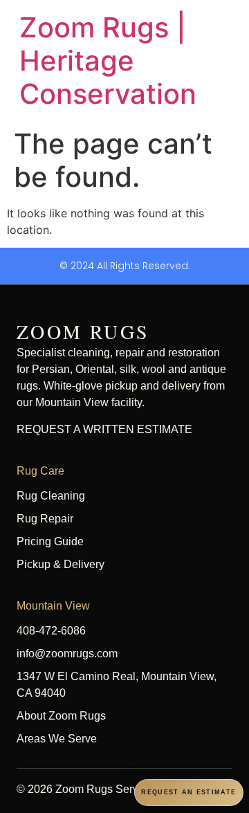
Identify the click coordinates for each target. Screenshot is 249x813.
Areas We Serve (57, 739)
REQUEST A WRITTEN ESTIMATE (104, 429)
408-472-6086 (51, 631)
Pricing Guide (50, 541)
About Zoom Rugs (61, 716)
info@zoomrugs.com (67, 653)
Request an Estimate (188, 792)
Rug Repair (45, 518)
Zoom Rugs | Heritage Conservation (107, 60)
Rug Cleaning (51, 496)
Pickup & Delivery (60, 564)
